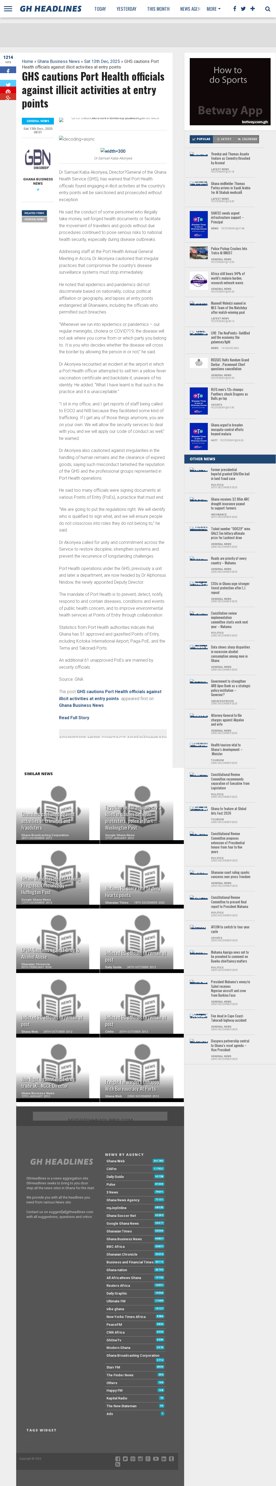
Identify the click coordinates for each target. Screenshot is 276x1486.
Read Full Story (74, 717)
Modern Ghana (118, 1348)
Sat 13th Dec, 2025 (102, 61)
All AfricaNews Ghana (123, 1278)
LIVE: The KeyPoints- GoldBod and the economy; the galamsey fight (230, 337)
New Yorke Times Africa (126, 1317)
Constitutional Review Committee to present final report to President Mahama (229, 902)
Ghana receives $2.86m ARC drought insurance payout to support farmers (230, 504)
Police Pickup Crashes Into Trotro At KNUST (229, 251)
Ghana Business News (58, 61)
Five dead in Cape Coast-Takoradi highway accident (229, 1018)
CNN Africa (115, 1332)
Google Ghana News (122, 1223)
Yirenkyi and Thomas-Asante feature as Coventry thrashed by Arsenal (230, 158)
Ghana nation (116, 1270)
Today (100, 8)
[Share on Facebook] (8, 69)
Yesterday (126, 8)
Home (27, 61)
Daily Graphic (116, 1293)
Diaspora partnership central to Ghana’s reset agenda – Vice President (230, 1045)
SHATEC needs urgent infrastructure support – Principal (227, 217)
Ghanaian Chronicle (121, 1254)
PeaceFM (114, 1325)
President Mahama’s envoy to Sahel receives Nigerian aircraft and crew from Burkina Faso (230, 989)
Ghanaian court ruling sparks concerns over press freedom (230, 874)
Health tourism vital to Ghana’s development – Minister (227, 749)
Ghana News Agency (122, 1200)
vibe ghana (115, 1309)
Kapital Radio (116, 1398)
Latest (226, 139)
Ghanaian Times (119, 1231)
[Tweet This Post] (8, 83)
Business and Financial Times (130, 1262)
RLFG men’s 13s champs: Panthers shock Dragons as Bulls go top (229, 394)
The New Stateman (121, 1406)
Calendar (249, 139)
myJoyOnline (116, 1208)
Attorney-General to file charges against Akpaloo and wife (227, 720)
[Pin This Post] (8, 90)
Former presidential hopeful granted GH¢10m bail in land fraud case (230, 474)
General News (34, 219)
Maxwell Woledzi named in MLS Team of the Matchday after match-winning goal (229, 308)
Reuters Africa (118, 1286)
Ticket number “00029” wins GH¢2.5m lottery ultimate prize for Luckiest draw (230, 533)
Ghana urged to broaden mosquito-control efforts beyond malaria (227, 429)
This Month (158, 8)
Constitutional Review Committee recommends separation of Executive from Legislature (230, 781)
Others (111, 1383)
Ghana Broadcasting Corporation (132, 1355)
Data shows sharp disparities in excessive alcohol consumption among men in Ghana (230, 654)
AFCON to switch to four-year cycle (230, 929)
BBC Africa (115, 1247)
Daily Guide (115, 1177)
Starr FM (113, 1367)
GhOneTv (113, 1340)
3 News (112, 1192)
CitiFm (111, 1169)
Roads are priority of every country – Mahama (228, 560)
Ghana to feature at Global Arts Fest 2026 (228, 811)
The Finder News (119, 1375)
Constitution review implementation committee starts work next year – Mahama (229, 620)
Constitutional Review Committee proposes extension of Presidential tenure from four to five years (228, 843)
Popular (203, 139)
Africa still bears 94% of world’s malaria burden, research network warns (228, 278)
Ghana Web (115, 1161)
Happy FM (114, 1390)
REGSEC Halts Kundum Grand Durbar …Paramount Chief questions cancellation (230, 364)
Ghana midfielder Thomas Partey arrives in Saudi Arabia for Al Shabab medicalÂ (230, 188)
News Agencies (194, 8)
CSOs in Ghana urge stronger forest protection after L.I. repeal (230, 588)
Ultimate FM (116, 1301)
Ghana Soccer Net (121, 1216)
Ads (109, 1414)
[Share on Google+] (8, 96)
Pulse (110, 1184)
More (212, 8)
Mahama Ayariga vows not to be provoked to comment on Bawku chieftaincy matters (230, 957)
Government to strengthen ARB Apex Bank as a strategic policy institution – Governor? (230, 688)
